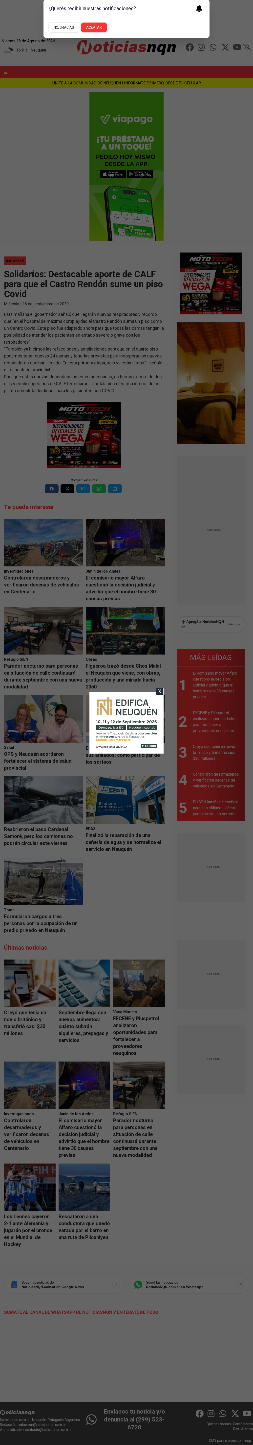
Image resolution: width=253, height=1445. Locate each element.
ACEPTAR (94, 27)
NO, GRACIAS (64, 27)
